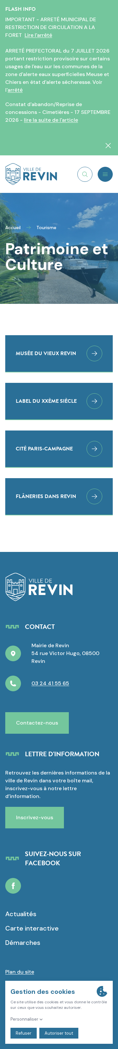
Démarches (22, 942)
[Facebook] (13, 886)
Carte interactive (32, 928)
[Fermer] (108, 145)
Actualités (20, 914)
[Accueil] (31, 174)
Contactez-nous (37, 722)
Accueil (13, 227)
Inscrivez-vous (34, 817)
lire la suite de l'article (51, 120)
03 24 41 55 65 (50, 683)
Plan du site (19, 971)
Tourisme (46, 227)
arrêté (15, 89)
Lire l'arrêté (38, 35)
